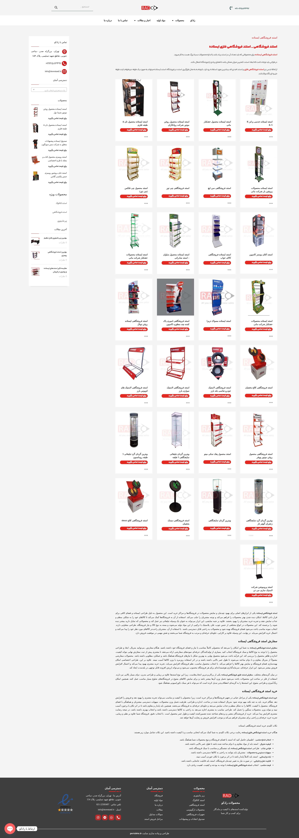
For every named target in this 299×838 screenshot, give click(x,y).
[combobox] (49, 89)
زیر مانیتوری (62, 221)
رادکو (192, 20)
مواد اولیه (161, 20)
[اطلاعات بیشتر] (272, 137)
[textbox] (48, 91)
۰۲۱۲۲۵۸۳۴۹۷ (53, 63)
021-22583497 (242, 9)
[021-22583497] (231, 8)
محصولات (179, 20)
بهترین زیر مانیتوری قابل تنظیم (55, 238)
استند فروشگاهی (265, 47)
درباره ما (108, 20)
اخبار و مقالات (144, 20)
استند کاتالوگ (61, 203)
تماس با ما (123, 20)
